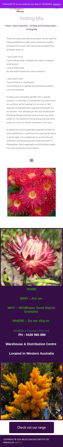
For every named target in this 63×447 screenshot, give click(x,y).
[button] (31, 160)
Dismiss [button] (57, 4)
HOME (31, 289)
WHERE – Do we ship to (30, 321)
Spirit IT (18, 442)
